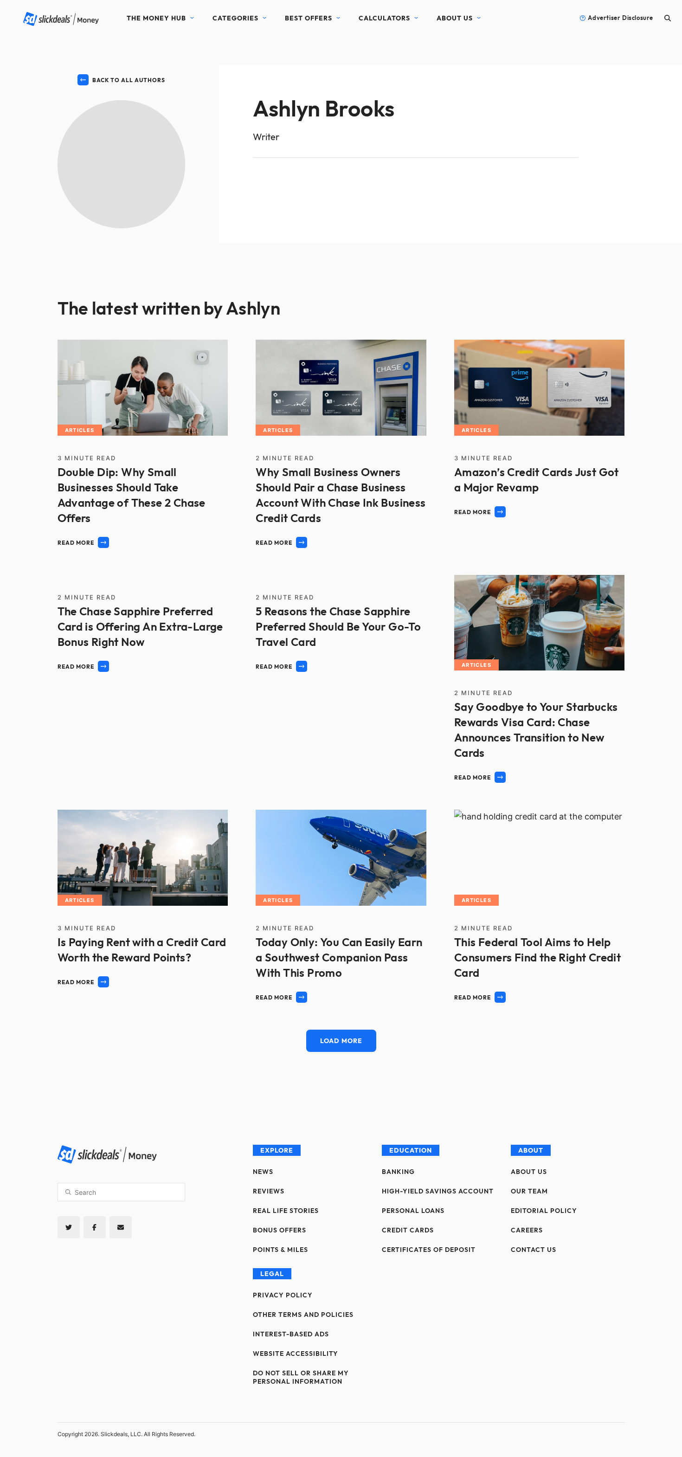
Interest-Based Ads (291, 1334)
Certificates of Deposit (429, 1249)
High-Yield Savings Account (438, 1191)
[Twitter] (69, 1227)
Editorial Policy (544, 1210)
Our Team (529, 1191)
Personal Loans (413, 1210)
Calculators (384, 18)
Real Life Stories (286, 1210)
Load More (341, 1041)
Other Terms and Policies (303, 1314)
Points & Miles (280, 1249)
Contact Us (533, 1249)
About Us (455, 18)
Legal (272, 1274)
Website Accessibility (295, 1353)
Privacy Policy (283, 1295)
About (530, 1150)
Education (410, 1150)
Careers (527, 1230)
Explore (276, 1150)
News (263, 1171)
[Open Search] (668, 17)
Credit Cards (408, 1230)
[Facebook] (95, 1227)
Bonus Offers (279, 1230)
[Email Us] (120, 1227)
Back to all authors (128, 80)
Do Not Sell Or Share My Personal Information (301, 1377)
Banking (398, 1171)
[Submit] (68, 1192)
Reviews (268, 1191)
